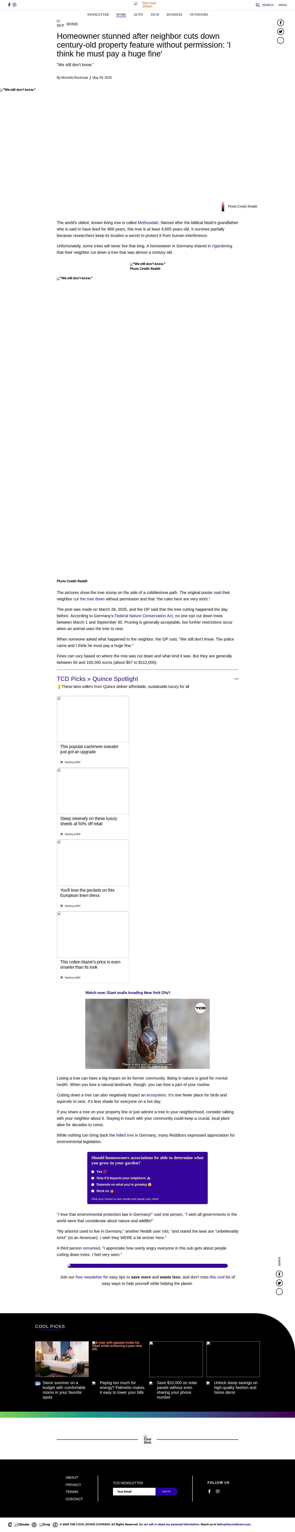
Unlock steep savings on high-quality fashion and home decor (235, 1388)
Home (121, 14)
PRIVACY (73, 1485)
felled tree (125, 1135)
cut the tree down (89, 599)
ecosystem (156, 1095)
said (217, 592)
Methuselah (148, 222)
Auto (138, 14)
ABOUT (72, 1478)
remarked (91, 1248)
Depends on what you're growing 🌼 (124, 1184)
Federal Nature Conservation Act (144, 616)
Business (174, 14)
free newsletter (89, 1277)
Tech (155, 14)
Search (268, 5)
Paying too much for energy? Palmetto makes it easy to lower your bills (122, 1388)
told (165, 1231)
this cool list (220, 1277)
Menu (283, 5)
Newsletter (98, 14)
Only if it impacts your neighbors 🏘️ (123, 1178)
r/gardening (222, 246)
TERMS (72, 1492)
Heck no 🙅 (105, 1191)
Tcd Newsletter (128, 1483)
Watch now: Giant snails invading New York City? (127, 993)
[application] (147, 1034)
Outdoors (199, 14)
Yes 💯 (101, 1171)
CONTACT (74, 1499)
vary (79, 656)
